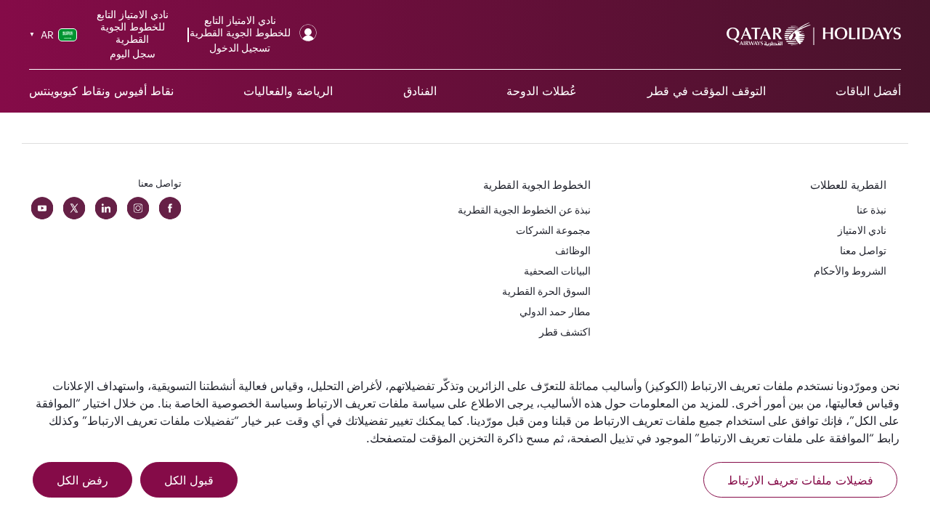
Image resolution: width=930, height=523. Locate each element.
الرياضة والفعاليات (288, 91)
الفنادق (420, 91)
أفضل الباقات (868, 91)
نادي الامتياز (862, 230)
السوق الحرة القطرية (546, 291)
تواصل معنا (863, 250)
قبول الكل (189, 480)
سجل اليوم (132, 54)
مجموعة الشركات (553, 230)
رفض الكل (82, 480)
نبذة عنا (871, 209)
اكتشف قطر (565, 331)
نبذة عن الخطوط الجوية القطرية (524, 209)
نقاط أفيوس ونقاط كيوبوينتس (101, 91)
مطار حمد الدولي (555, 311)
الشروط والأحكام (850, 270)
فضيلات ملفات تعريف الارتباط (800, 480)
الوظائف (573, 250)
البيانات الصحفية (557, 270)
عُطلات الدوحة (541, 91)
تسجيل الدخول (239, 48)
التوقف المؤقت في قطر (706, 91)
